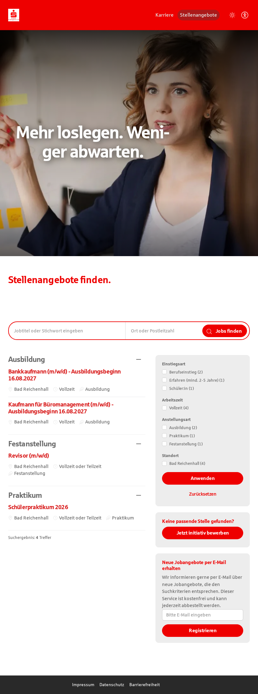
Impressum (83, 684)
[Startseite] (13, 14)
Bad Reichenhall (187, 463)
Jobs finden (228, 331)
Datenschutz (111, 684)
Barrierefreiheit (144, 684)
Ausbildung (183, 427)
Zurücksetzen (202, 494)
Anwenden (203, 478)
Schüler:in (181, 388)
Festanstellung (186, 444)
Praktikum (182, 435)
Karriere (164, 15)
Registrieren (202, 630)
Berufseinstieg (186, 372)
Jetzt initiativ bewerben (203, 532)
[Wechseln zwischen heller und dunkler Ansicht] (232, 15)
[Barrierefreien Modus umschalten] (245, 15)
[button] (77, 359)
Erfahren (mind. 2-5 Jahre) (196, 380)
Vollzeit (178, 408)
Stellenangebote (198, 15)
